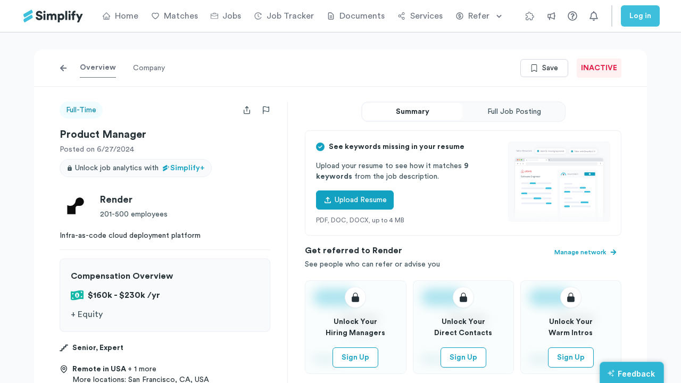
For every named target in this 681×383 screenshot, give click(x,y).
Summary (412, 111)
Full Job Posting (514, 111)
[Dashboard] (53, 16)
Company (149, 68)
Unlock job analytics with (140, 168)
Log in (640, 16)
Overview (98, 67)
